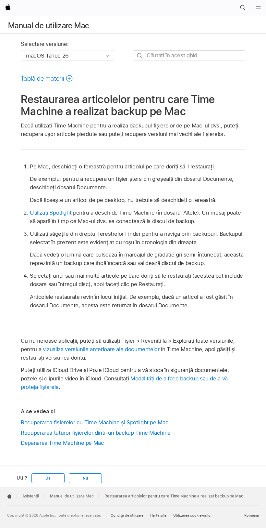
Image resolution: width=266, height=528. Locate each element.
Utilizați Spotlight (50, 212)
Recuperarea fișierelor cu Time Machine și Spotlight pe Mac (94, 422)
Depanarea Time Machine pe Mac (62, 443)
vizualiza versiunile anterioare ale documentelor (101, 349)
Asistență (30, 496)
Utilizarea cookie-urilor (192, 515)
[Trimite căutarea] (140, 55)
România (251, 515)
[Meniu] (258, 8)
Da (48, 478)
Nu (85, 478)
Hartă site (158, 515)
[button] (242, 8)
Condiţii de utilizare (127, 515)
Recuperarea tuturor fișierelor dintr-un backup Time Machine (96, 432)
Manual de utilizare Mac (48, 25)
